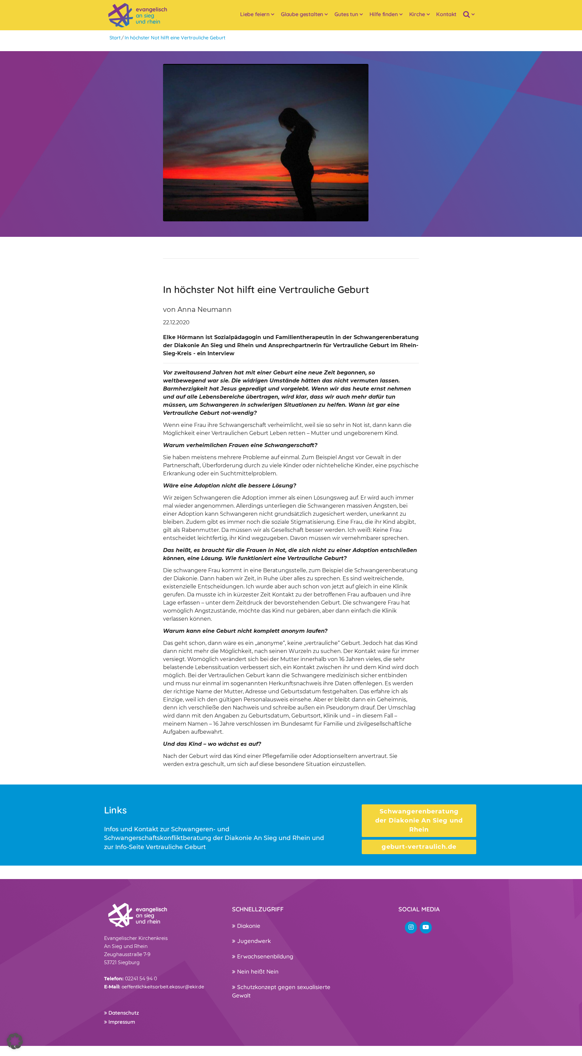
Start (115, 38)
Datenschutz (123, 1013)
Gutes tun (346, 14)
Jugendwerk (253, 940)
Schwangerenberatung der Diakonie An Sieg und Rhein (419, 820)
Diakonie (247, 925)
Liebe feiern (254, 14)
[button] (15, 1041)
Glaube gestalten (302, 14)
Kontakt (446, 14)
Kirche (417, 14)
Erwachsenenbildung (264, 956)
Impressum (121, 1022)
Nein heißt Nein (257, 971)
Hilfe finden (383, 14)
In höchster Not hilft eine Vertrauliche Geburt (175, 38)
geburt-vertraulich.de (419, 846)
